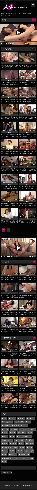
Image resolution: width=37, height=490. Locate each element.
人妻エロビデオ (7, 440)
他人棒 (5, 443)
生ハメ (17, 458)
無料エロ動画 (29, 451)
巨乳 (22, 443)
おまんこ (22, 418)
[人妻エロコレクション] (15, 7)
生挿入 (25, 458)
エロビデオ (6, 425)
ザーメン (5, 429)
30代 (4, 418)
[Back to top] (32, 485)
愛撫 (23, 447)
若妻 (4, 461)
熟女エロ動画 (7, 458)
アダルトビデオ (7, 422)
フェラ (33, 429)
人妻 (19, 436)
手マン (5, 451)
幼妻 (16, 447)
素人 (32, 458)
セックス (15, 429)
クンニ (25, 425)
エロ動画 (16, 425)
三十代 (5, 433)
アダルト (31, 418)
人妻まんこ (28, 436)
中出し (5, 436)
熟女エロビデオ (25, 454)
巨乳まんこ (30, 443)
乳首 (12, 436)
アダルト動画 (19, 422)
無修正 (20, 451)
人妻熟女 (30, 440)
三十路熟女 (22, 433)
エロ (29, 422)
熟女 (4, 454)
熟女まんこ (13, 454)
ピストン (24, 429)
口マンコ (13, 443)
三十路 (13, 433)
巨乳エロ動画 (7, 447)
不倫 (31, 433)
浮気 (12, 451)
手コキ (30, 447)
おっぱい (12, 418)
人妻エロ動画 (19, 440)
